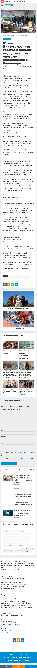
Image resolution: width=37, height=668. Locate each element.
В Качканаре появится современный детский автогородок (23, 355)
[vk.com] (14, 640)
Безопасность (9, 534)
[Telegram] (16, 284)
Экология (8, 551)
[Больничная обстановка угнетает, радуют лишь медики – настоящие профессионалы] (8, 513)
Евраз (15, 540)
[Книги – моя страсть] (8, 489)
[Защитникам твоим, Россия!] (10, 384)
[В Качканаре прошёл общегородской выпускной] (26, 384)
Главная (7, 35)
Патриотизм (8, 548)
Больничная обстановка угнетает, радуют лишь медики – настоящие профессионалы (22, 513)
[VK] (5, 284)
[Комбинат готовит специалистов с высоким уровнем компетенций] (26, 365)
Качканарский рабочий (11, 66)
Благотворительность (23, 534)
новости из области (21, 551)
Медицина (18, 545)
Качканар (15, 278)
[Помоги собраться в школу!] (10, 345)
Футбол (29, 548)
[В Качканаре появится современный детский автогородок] (26, 345)
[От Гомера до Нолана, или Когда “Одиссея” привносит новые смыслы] (8, 497)
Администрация (16, 275)
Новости (14, 35)
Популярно (18, 469)
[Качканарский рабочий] (7, 5)
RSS (10, 275)
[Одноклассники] (8, 284)
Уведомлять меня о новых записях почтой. (18, 458)
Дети (10, 278)
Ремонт (20, 278)
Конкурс (7, 542)
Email (3, 436)
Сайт (3, 443)
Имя (3, 430)
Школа (25, 278)
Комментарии (30, 469)
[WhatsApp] (12, 284)
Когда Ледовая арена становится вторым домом (23, 503)
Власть (5, 278)
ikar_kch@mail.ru (7, 630)
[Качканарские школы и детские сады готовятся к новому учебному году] (10, 365)
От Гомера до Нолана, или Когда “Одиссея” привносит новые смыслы (23, 496)
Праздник (19, 548)
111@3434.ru (5, 632)
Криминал (8, 545)
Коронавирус (18, 542)
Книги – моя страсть (20, 487)
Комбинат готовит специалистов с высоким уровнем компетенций (25, 375)
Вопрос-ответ (24, 537)
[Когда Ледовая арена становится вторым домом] (8, 505)
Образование (23, 35)
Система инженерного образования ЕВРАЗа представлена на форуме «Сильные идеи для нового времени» (23, 479)
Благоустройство (26, 275)
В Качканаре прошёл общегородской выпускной (26, 392)
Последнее (7, 469)
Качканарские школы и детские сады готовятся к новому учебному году (10, 375)
